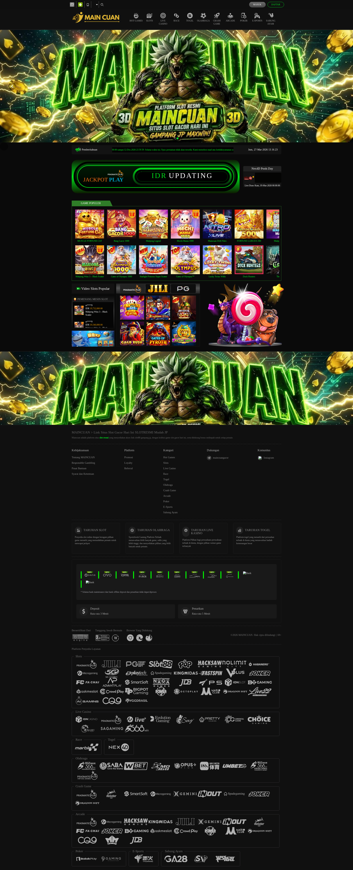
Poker (243, 20)
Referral (128, 468)
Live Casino (163, 22)
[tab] (132, 288)
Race (176, 20)
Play (116, 179)
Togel (189, 20)
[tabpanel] (176, 86)
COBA (134, 304)
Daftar (275, 4)
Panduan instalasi (320, 394)
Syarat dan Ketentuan (83, 474)
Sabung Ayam (270, 22)
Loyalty (128, 463)
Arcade (230, 20)
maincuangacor (221, 457)
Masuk (257, 4)
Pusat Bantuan (79, 468)
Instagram (269, 457)
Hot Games (136, 20)
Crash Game (217, 22)
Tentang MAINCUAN (83, 457)
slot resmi (103, 437)
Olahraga (203, 20)
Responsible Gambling (83, 463)
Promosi (128, 457)
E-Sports (257, 20)
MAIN (92, 224)
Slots (149, 20)
